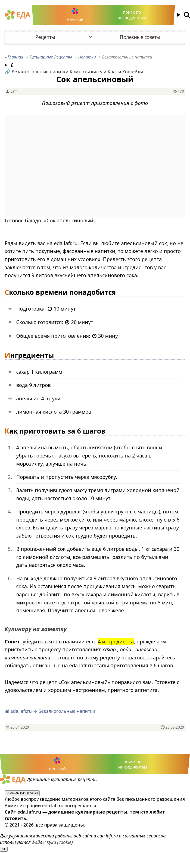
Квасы (114, 71)
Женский (75, 19)
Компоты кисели (88, 71)
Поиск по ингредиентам (132, 14)
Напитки (87, 57)
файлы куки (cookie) (52, 842)
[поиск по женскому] (181, 14)
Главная (15, 57)
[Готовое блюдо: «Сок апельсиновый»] (95, 166)
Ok (4, 849)
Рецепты (45, 37)
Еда (23, 14)
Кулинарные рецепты (50, 57)
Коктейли (132, 71)
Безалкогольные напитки (40, 71)
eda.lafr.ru (20, 711)
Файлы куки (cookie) (24, 793)
